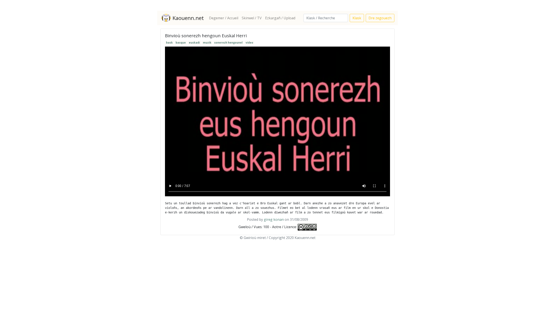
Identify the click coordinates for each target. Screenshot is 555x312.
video (249, 42)
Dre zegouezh (380, 18)
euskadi (194, 42)
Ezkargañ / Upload (280, 18)
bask (169, 42)
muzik (207, 42)
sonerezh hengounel (228, 42)
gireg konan (274, 219)
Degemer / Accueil (223, 18)
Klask (357, 18)
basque (181, 42)
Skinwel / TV (252, 18)
